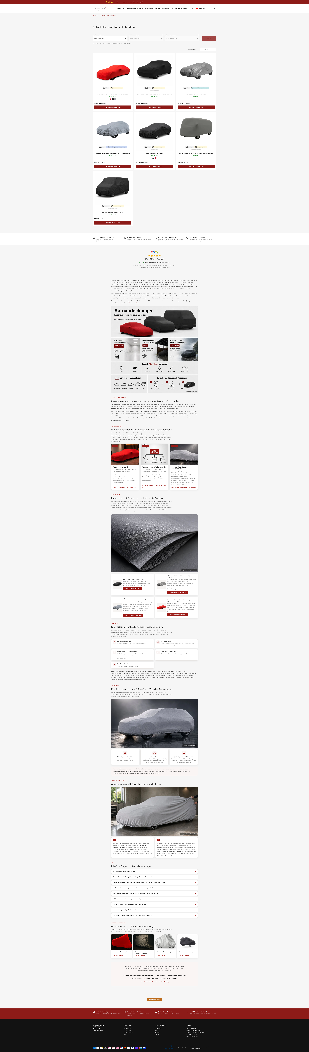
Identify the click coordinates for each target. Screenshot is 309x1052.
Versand (157, 1034)
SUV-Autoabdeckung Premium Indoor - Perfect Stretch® (154, 94)
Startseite (95, 15)
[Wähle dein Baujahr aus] (198, 35)
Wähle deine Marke (98, 35)
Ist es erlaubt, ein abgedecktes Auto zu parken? (128, 910)
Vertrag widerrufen (154, 999)
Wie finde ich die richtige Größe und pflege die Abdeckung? (133, 915)
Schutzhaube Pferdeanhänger (151, 8)
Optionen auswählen (113, 107)
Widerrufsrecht (128, 1032)
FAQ (156, 1030)
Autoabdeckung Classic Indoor (154, 153)
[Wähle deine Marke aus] (126, 35)
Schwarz (113, 99)
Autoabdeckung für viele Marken (107, 15)
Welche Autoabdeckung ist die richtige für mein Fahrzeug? (132, 877)
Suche (209, 38)
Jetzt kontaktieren (135, 303)
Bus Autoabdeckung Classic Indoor (113, 212)
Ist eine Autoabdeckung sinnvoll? (124, 871)
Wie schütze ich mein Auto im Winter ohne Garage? (130, 904)
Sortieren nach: (192, 49)
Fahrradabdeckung (168, 8)
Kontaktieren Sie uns (117, 43)
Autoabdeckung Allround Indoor (196, 94)
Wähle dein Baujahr (170, 35)
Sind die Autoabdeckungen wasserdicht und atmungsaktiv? (133, 888)
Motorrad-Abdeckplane (133, 8)
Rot (110, 99)
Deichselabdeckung (181, 8)
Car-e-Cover (197, 1047)
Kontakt (157, 1032)
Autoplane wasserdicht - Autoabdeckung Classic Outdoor (112, 153)
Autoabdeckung (120, 8)
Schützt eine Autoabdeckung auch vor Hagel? (128, 899)
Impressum (127, 1028)
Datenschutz (127, 1030)
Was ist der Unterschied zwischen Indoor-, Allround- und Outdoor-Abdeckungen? (140, 882)
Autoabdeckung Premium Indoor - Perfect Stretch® (113, 94)
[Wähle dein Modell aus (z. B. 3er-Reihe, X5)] (162, 35)
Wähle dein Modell (134, 35)
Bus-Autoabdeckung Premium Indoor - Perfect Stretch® (196, 153)
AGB (125, 1034)
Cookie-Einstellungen (195, 1048)
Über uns (158, 1028)
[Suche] (207, 8)
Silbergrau (115, 99)
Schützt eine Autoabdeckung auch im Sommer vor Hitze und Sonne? (135, 893)
